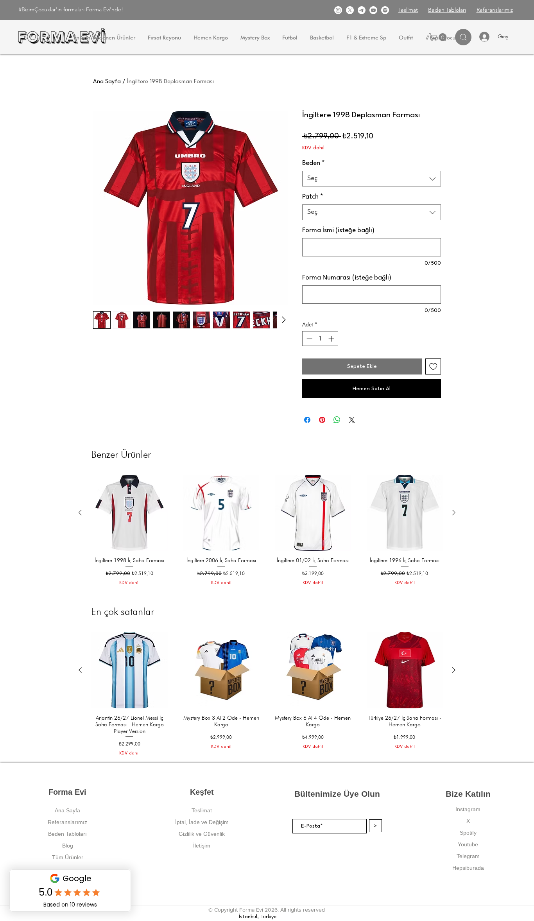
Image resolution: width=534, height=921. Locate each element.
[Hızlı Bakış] (129, 513)
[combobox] (371, 178)
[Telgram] (362, 10)
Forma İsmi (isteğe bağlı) (338, 230)
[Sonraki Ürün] (454, 512)
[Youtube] (373, 10)
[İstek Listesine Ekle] (433, 366)
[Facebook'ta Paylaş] (307, 420)
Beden (313, 163)
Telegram (468, 856)
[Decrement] (308, 338)
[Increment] (332, 338)
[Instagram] (338, 10)
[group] (267, 534)
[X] (350, 10)
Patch (312, 197)
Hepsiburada (468, 868)
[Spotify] (385, 10)
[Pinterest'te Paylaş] (322, 420)
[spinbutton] (320, 338)
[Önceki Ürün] (80, 512)
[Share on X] (352, 420)
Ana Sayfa (107, 82)
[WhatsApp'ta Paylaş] (337, 420)
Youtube (468, 844)
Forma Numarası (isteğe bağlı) (346, 277)
